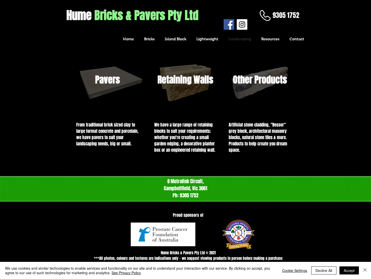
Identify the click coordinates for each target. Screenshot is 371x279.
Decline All (323, 270)
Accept (349, 270)
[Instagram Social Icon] (242, 24)
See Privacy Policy (126, 272)
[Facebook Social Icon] (229, 24)
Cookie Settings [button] (294, 270)
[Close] (365, 270)
